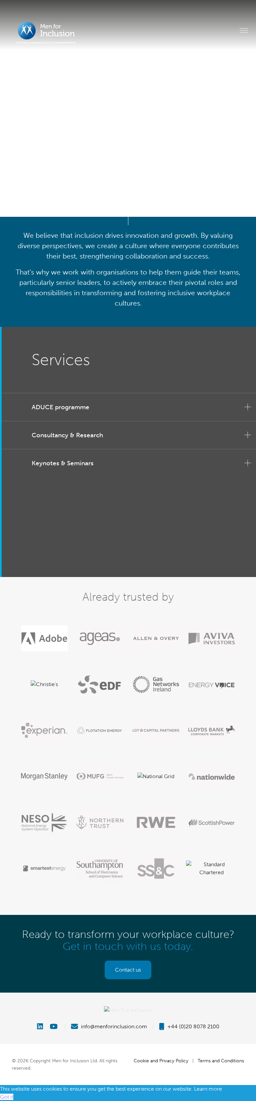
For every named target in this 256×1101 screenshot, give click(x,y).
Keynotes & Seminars (63, 463)
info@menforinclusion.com (113, 1026)
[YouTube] (54, 1026)
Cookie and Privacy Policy (161, 1061)
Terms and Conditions (221, 1061)
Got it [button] (6, 1097)
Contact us (128, 970)
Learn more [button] (208, 1089)
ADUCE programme (60, 407)
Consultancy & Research (67, 435)
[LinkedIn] (42, 1026)
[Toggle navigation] (244, 30)
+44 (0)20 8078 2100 (192, 1026)
